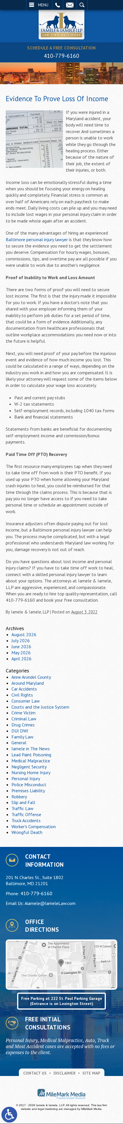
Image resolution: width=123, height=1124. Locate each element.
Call (57, 5)
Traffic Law (22, 808)
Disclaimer (64, 1073)
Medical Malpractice (30, 761)
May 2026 (21, 652)
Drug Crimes (23, 725)
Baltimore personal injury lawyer (37, 239)
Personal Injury (25, 778)
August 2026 (23, 634)
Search (82, 5)
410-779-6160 (61, 56)
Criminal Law (23, 719)
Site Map (91, 1073)
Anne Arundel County (31, 677)
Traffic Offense (26, 814)
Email (69, 5)
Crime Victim (23, 713)
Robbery (19, 796)
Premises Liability (28, 790)
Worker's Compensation (33, 826)
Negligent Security (29, 767)
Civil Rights (22, 695)
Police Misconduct (28, 784)
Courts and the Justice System (40, 707)
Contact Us (35, 1073)
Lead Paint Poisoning (31, 754)
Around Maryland (27, 683)
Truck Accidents (26, 820)
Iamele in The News (30, 748)
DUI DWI (19, 731)
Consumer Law (25, 701)
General (18, 742)
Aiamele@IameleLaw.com (50, 903)
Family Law (22, 737)
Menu (43, 4)
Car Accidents (24, 689)
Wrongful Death (26, 832)
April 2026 (21, 658)
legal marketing (48, 1108)
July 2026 (20, 640)
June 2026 (21, 646)
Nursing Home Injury (30, 772)
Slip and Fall (23, 802)
